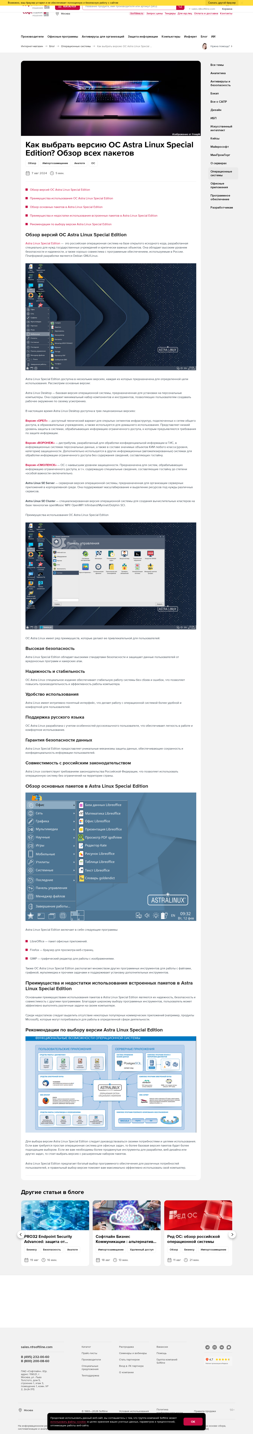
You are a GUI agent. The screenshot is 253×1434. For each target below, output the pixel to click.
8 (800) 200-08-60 (35, 1361)
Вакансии (162, 1346)
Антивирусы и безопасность (220, 83)
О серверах (218, 163)
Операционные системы (221, 173)
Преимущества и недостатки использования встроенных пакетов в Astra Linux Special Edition (93, 215)
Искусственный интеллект (221, 128)
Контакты (226, 13)
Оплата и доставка (206, 13)
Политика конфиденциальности (170, 1411)
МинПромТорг (220, 155)
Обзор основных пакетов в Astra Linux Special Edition (66, 207)
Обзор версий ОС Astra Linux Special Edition (60, 189)
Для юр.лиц (185, 13)
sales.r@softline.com (203, 8)
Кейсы (214, 138)
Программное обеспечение (220, 197)
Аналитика (218, 73)
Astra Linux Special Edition (43, 243)
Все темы (217, 65)
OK (193, 1421)
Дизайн (215, 110)
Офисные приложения (219, 185)
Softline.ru (136, 13)
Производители (91, 1359)
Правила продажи (205, 1411)
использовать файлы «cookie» (68, 1421)
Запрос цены (154, 13)
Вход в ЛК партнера (131, 1365)
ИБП (213, 118)
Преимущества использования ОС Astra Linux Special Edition (71, 198)
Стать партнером (129, 1359)
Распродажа (126, 1346)
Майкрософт (219, 147)
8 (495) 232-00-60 (35, 1357)
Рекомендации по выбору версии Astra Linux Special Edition (71, 224)
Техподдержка (90, 1375)
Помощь (161, 1353)
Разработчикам (221, 207)
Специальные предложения (90, 1367)
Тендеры (170, 13)
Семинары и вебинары (133, 1353)
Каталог (86, 1346)
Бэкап (214, 93)
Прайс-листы (89, 1353)
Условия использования (134, 1411)
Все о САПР (218, 102)
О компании (126, 1372)
